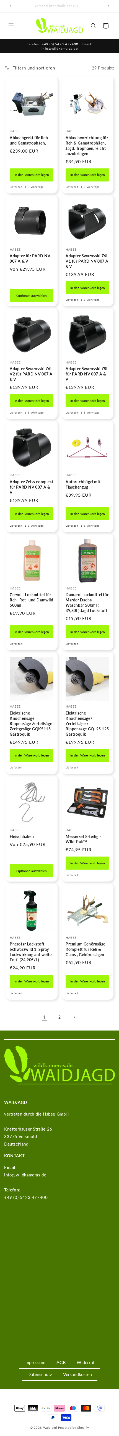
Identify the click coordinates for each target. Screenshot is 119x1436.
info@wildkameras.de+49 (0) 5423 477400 (26, 1182)
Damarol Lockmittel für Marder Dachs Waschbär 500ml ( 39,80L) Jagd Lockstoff (87, 602)
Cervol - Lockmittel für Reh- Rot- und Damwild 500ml (31, 600)
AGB (61, 1362)
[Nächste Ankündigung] (109, 6)
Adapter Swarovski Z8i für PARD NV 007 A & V (87, 374)
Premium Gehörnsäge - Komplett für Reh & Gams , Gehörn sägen (87, 949)
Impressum (34, 1362)
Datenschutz (39, 1374)
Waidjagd (50, 1427)
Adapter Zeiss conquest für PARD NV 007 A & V (31, 487)
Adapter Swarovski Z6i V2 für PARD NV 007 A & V (31, 374)
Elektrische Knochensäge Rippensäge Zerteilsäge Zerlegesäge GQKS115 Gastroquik (31, 723)
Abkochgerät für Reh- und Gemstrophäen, (30, 140)
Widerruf (86, 1362)
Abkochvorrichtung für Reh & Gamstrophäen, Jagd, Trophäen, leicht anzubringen (87, 145)
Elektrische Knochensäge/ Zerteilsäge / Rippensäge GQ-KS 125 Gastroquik (87, 723)
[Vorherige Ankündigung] (10, 6)
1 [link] (44, 1016)
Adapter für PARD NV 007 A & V (30, 258)
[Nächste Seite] (74, 1017)
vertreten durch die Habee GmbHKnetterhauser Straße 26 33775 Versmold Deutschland (36, 1128)
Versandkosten (77, 1374)
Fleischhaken (22, 836)
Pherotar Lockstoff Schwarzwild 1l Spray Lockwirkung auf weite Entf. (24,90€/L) (31, 952)
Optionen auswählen (31, 295)
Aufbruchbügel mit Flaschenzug (83, 484)
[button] (11, 26)
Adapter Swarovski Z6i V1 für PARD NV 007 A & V (87, 261)
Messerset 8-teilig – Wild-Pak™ (84, 839)
